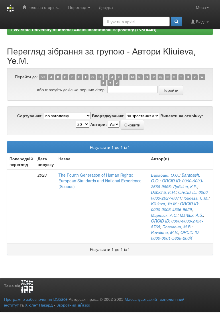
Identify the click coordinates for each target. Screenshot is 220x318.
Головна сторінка (43, 7)
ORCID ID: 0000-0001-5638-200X (175, 235)
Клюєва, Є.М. (196, 198)
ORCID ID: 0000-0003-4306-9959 (175, 206)
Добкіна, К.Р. (185, 186)
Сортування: (30, 115)
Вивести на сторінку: (181, 115)
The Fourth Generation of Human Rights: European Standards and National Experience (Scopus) (100, 180)
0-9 (43, 77)
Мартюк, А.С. (164, 215)
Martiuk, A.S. (191, 215)
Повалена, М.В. (177, 226)
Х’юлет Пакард (39, 305)
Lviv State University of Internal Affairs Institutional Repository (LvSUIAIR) (83, 29)
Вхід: (200, 21)
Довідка (106, 7)
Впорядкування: (108, 115)
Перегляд (77, 7)
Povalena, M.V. (164, 232)
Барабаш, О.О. (165, 175)
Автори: (98, 124)
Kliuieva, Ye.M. (164, 203)
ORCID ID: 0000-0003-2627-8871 (180, 195)
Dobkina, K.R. (163, 192)
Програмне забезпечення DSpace (36, 299)
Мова (201, 7)
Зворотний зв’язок (73, 305)
